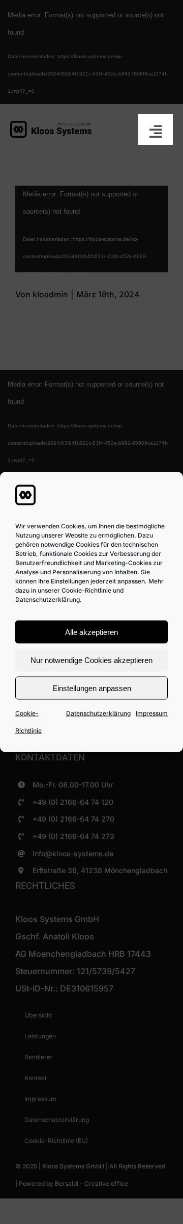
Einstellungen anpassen (91, 687)
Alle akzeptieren (91, 631)
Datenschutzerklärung (98, 713)
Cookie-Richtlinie (28, 721)
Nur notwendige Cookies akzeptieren (91, 659)
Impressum (152, 713)
